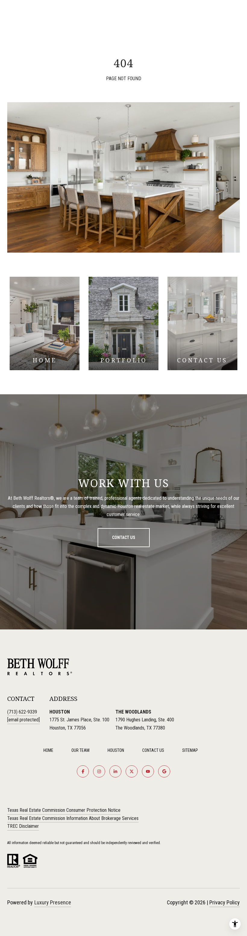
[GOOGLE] (164, 771)
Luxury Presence (52, 902)
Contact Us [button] (123, 537)
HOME (48, 750)
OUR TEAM (80, 750)
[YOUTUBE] (148, 771)
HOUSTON (116, 750)
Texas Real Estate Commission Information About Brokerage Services (73, 818)
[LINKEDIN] (115, 771)
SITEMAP (190, 750)
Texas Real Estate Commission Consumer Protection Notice (63, 810)
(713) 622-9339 (22, 712)
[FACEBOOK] (83, 771)
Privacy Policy (224, 902)
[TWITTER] (132, 771)
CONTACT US (153, 750)
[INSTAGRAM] (99, 771)
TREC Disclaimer (23, 826)
